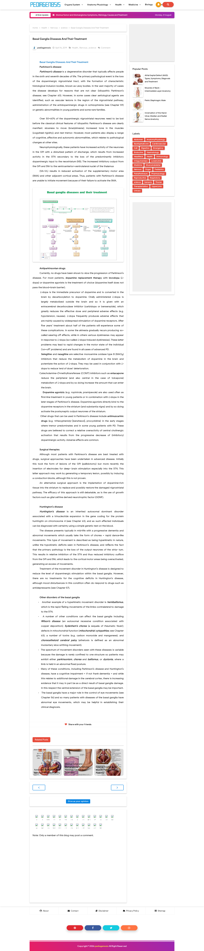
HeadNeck (138, 156)
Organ (148, 169)
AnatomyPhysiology (156, 139)
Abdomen (138, 139)
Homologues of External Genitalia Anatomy (75, 15)
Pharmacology (158, 173)
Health (75, 47)
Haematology (153, 152)
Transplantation (141, 186)
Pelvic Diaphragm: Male (155, 100)
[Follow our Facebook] (93, 927)
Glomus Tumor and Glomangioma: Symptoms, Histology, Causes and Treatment (77, 768)
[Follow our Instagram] (129, 927)
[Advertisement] (151, 42)
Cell (135, 148)
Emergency (158, 148)
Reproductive (140, 178)
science (93, 47)
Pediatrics (159, 169)
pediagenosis (101, 946)
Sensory (148, 182)
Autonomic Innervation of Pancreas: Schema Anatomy (47, 771)
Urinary (137, 190)
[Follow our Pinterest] (75, 927)
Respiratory (155, 178)
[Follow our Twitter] (111, 927)
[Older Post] (117, 787)
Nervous (83, 47)
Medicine (138, 165)
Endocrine (138, 152)
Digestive (145, 148)
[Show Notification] (158, 4)
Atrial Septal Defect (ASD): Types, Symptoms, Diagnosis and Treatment (157, 78)
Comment (106, 47)
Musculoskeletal (153, 165)
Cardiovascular (159, 143)
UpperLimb (157, 186)
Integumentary (141, 161)
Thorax (158, 182)
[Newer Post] (39, 787)
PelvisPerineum (141, 173)
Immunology (162, 156)
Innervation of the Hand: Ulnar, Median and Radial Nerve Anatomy (156, 116)
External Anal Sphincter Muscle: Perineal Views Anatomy (106, 770)
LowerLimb (156, 161)
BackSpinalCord (141, 143)
